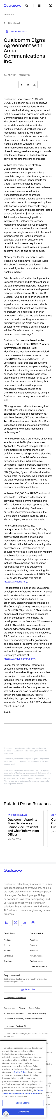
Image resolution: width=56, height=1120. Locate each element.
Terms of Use (9, 1008)
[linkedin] (28, 84)
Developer (8, 961)
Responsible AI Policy (37, 1013)
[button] (23, 1018)
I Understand (23, 1112)
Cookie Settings (23, 1103)
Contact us (8, 956)
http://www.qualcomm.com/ (19, 658)
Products (7, 940)
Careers (33, 945)
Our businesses (36, 961)
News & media (36, 956)
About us (33, 940)
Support (7, 945)
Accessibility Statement (14, 1013)
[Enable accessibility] (6, 1114)
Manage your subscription (15, 998)
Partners (7, 950)
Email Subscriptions (38, 966)
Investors (34, 950)
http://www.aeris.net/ (15, 581)
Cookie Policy (34, 1008)
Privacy (22, 1008)
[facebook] (22, 84)
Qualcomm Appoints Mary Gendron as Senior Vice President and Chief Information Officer (23, 827)
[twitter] (34, 84)
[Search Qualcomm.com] (27, 5)
